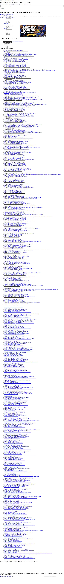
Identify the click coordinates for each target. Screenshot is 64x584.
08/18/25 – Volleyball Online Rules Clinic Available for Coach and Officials (15, 151)
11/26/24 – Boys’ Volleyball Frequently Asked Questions (12, 528)
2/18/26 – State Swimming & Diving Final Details (11, 363)
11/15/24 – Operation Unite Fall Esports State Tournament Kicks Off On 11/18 (15, 534)
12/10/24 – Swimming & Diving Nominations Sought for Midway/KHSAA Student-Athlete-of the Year (19, 525)
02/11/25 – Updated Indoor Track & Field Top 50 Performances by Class (15, 505)
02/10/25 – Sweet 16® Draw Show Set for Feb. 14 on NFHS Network (14, 202)
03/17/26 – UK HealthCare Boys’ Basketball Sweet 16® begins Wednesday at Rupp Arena (17, 82)
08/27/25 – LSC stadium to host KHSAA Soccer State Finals (13, 148)
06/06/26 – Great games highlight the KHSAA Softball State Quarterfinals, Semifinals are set (18, 58)
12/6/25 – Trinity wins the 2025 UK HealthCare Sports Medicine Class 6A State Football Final (18, 112)
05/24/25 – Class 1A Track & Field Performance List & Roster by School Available (16, 451)
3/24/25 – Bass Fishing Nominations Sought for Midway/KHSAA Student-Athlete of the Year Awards (19, 484)
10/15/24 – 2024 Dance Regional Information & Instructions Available (14, 545)
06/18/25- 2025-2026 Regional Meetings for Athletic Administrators (14, 444)
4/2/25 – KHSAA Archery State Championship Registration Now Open (14, 479)
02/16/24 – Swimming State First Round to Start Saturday (12, 267)
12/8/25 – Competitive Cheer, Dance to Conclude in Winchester (13, 111)
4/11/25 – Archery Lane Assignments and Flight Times (12, 474)
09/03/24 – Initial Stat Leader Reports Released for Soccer (12, 229)
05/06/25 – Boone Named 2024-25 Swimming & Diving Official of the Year (15, 176)
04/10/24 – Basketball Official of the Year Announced (12, 253)
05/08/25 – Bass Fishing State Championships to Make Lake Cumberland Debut (16, 173)
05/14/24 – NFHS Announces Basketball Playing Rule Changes (13, 247)
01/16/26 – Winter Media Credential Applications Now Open (13, 100)
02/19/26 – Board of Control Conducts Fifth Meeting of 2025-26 (13, 94)
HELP (12, 576)
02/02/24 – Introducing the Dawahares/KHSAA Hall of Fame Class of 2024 (15, 273)
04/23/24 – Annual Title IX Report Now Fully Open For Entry (13, 470)
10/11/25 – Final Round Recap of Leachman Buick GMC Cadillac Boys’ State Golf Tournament (18, 131)
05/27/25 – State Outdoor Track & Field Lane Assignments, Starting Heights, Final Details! (17, 449)
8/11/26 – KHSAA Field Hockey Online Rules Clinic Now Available (14, 310)
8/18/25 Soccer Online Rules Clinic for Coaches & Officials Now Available (15, 150)
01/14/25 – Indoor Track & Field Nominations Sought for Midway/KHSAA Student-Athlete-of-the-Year (19, 519)
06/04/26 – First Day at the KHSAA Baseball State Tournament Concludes (15, 62)
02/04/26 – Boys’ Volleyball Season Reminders (11, 371)
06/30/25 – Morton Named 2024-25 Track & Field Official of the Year (14, 162)
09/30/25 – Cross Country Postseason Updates (11, 416)
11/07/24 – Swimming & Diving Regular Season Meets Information (14, 535)
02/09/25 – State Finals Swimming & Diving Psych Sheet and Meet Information (16, 507)
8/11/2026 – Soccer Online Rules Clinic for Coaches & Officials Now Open (15, 309)
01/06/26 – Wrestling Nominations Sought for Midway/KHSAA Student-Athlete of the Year (17, 383)
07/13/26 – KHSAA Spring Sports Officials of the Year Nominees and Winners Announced (17, 53)
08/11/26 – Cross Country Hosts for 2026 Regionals (11, 308)
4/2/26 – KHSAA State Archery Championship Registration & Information (15, 343)
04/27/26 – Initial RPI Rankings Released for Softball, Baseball (13, 73)
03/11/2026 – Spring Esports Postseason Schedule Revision (13, 351)
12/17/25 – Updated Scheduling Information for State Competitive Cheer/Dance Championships (18, 107)
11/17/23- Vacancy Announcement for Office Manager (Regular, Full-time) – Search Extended (18, 287)
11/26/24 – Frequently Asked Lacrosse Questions (11, 529)
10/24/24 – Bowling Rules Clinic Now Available (11, 540)
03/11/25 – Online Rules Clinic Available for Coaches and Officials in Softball (15, 488)
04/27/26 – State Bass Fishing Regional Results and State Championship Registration (16, 333)
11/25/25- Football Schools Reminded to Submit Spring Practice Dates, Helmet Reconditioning (18, 393)
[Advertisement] (17, 565)
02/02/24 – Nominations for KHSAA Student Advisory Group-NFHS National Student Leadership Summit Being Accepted (22, 272)
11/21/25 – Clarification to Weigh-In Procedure (11, 395)
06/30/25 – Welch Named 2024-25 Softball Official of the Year (13, 161)
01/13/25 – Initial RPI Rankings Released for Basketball (12, 206)
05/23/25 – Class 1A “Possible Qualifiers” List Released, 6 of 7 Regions (14, 452)
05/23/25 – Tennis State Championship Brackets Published (12, 453)
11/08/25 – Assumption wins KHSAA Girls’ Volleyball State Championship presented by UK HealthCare (19, 123)
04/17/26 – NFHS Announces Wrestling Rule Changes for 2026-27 (14, 336)
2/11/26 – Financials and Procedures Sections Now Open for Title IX (14, 367)
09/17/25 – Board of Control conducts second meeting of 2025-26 (14, 142)
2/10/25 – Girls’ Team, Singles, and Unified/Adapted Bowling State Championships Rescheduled (18, 506)
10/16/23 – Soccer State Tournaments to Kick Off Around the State (14, 297)
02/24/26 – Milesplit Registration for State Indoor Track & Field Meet (14, 361)
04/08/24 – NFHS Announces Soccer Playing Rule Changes (13, 255)
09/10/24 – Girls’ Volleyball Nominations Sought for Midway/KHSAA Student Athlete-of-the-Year (18, 227)
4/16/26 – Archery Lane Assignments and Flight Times (12, 337)
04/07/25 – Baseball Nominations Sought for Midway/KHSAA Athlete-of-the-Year (16, 186)
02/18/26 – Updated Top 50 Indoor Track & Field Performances (13, 364)
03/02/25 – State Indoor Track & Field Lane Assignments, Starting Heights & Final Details (17, 492)
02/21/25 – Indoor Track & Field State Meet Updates (12, 499)
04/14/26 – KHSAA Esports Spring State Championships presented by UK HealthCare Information (19, 338)
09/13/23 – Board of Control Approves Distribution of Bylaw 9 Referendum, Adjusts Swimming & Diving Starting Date (22, 302)
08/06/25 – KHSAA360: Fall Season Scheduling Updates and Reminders (15, 439)
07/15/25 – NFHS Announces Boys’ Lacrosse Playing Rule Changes (14, 157)
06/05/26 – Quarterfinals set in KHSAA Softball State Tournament (14, 60)
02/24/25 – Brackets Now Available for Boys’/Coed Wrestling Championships (15, 497)
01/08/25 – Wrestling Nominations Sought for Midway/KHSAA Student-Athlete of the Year (17, 522)
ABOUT (5, 576)
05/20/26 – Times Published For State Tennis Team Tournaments (13, 326)
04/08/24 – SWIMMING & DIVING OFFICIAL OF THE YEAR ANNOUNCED (16, 256)
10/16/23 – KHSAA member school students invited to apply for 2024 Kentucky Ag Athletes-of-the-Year (19, 296)
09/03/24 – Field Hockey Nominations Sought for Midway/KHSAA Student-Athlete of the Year (18, 559)
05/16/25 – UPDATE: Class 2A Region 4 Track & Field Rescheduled (14, 460)
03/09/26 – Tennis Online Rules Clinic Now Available (12, 356)
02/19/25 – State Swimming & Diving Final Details (11, 503)
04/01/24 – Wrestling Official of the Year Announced (12, 260)
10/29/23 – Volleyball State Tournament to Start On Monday (13, 293)
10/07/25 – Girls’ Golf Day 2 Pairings (9, 410)
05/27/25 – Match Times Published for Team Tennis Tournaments (13, 448)
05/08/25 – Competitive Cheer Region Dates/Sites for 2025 (13, 462)
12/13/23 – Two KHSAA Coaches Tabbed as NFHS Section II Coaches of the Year (16, 280)
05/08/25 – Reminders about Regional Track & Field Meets (13, 463)
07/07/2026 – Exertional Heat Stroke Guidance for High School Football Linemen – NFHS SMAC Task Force (20, 54)
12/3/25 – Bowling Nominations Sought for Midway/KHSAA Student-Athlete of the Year (17, 392)
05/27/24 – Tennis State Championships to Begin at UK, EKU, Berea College (15, 245)
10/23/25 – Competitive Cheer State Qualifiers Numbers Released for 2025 (15, 402)
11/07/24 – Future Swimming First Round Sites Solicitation (13, 536)
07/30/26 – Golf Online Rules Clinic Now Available (12, 316)
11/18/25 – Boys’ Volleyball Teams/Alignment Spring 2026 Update (14, 398)
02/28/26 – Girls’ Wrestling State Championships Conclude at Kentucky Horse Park (16, 88)
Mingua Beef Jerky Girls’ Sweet (9, 264)
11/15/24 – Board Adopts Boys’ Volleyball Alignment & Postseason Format (15, 533)
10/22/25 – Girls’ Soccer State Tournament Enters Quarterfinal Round (14, 130)
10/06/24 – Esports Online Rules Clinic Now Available (12, 546)
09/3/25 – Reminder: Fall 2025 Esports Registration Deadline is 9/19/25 (14, 427)
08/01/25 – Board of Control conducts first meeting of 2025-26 (13, 154)
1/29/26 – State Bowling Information (9, 373)
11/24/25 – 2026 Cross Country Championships (11, 394)
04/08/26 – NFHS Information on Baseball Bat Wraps (12, 341)
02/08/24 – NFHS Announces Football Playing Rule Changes (13, 269)
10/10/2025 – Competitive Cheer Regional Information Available (13, 409)
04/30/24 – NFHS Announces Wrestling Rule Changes (12, 251)
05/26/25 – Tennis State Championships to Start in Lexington (13, 171)
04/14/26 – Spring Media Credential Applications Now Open (13, 77)
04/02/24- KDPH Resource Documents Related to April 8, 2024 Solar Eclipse (15, 259)
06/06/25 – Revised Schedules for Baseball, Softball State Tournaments (14, 167)
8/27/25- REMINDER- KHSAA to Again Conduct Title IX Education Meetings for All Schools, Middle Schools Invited (22, 147)
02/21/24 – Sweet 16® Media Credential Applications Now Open (14, 265)
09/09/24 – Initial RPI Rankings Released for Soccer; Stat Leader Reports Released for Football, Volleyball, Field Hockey (22, 228)
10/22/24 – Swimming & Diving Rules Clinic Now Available (13, 541)
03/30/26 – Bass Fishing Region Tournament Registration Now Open (14, 346)
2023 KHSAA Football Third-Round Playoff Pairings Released (13, 291)
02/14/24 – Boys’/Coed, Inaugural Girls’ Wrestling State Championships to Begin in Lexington (18, 268)
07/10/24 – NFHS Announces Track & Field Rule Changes (13, 235)
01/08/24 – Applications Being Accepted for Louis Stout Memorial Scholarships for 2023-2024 (18, 276)
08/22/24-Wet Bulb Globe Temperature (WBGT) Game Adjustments (14, 231)
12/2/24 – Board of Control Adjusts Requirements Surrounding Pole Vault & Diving (16, 527)
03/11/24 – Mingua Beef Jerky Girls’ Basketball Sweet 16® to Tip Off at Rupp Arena (16, 262)
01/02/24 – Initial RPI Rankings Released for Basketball (12, 278)
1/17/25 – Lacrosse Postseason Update (10, 516)
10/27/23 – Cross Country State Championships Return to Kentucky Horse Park (16, 294)
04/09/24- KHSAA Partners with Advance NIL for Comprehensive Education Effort (16, 254)
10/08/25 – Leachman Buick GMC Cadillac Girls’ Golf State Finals (14, 133)
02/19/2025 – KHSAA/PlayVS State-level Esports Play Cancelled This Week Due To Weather (18, 502)
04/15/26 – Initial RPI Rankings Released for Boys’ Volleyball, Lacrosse (15, 76)
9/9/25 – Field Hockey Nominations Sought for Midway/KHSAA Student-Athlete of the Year (18, 424)
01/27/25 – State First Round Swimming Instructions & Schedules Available (15, 514)
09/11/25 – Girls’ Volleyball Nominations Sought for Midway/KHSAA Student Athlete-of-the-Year (18, 145)
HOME (1, 576)
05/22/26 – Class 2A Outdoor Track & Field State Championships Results (15, 65)
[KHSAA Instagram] (27, 4)
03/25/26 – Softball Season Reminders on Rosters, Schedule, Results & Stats (15, 348)
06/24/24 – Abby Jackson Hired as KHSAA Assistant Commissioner (14, 240)
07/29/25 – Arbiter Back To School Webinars (10, 441)
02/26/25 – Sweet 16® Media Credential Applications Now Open (14, 195)
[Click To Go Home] (7, 0)
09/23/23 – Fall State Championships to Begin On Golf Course (13, 300)
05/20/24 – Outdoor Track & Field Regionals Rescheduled (12, 456)
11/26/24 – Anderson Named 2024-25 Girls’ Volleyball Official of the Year (15, 211)
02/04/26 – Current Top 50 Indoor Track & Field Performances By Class (15, 369)
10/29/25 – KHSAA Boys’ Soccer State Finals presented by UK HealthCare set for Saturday (17, 127)
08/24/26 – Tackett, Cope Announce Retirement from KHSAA (13, 50)
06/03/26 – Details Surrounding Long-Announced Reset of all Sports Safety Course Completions (18, 321)
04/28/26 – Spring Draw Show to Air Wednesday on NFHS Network (14, 72)
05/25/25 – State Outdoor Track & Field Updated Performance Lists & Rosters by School (17, 450)
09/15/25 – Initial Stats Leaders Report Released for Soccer (13, 144)
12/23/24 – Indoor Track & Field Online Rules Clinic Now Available (14, 524)
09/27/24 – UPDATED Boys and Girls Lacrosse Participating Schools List (15, 556)
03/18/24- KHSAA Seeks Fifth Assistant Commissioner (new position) (14, 261)
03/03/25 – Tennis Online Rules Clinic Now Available (12, 490)
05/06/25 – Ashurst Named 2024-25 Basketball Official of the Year (14, 175)
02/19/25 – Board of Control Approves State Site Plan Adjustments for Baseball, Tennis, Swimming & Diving (20, 198)
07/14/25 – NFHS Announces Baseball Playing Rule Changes (13, 158)
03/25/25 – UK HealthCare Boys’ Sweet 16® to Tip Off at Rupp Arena (14, 190)
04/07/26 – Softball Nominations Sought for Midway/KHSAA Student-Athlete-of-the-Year (17, 342)
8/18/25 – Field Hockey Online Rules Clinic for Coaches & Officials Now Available (16, 436)
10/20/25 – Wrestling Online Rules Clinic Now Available (12, 404)
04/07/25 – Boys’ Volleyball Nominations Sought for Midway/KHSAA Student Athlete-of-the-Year (18, 187)
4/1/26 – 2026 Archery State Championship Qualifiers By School (13, 345)
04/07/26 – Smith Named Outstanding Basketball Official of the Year (14, 81)
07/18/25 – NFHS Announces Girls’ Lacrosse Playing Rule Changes (14, 155)
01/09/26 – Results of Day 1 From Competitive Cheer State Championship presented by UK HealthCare (19, 105)
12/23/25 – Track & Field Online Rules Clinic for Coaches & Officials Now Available (17, 384)
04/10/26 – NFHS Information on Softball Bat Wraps (12, 340)
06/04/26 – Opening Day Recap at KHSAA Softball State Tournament (14, 61)
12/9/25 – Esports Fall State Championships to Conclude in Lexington (14, 110)
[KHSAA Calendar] (9, 4)
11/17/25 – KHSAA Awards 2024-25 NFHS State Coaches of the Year (14, 120)
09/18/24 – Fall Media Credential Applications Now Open (12, 226)
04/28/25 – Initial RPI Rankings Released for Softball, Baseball (13, 181)
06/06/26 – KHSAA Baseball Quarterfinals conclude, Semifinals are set (14, 57)
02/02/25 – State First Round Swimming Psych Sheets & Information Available (16, 510)
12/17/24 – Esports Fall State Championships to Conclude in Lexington (14, 209)
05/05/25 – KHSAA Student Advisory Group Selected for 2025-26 (14, 178)
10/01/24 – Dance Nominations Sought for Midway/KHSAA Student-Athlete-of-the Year (17, 548)
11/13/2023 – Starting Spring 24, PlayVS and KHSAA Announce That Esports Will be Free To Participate (20, 290)
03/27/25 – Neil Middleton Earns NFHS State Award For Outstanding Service (15, 189)
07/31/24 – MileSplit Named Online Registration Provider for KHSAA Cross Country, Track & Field (19, 233)
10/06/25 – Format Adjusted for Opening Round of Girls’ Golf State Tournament (16, 412)
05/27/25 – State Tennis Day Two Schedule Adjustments (12, 447)
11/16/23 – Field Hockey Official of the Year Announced (12, 288)
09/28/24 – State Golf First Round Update (10, 552)
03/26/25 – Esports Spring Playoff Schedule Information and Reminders (14, 481)
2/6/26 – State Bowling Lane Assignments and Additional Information (14, 368)
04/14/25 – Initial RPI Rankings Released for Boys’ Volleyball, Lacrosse (15, 184)
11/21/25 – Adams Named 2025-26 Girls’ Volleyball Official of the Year (14, 119)
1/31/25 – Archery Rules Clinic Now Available (11, 511)
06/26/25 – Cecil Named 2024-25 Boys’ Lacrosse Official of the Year (14, 163)
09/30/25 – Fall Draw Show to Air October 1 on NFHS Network (13, 137)
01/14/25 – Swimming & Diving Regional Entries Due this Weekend (14, 520)
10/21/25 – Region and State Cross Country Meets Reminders (13, 403)
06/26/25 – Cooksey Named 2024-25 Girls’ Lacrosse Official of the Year (15, 164)
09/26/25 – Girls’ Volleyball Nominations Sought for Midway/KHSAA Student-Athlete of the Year (18, 138)
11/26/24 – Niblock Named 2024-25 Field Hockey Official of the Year (14, 213)
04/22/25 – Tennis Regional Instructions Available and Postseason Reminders (15, 471)
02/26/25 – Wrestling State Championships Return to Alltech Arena (14, 196)
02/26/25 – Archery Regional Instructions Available (11, 495)
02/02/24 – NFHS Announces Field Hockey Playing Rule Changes (14, 271)
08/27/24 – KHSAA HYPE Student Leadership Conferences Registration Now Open (16, 230)
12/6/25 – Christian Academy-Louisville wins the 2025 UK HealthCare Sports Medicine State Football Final (20, 113)
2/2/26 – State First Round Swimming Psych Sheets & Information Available (15, 370)
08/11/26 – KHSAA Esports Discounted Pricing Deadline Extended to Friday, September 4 (17, 312)
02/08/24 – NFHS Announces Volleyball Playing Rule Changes (13, 270)
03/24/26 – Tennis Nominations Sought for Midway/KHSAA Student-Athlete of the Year (17, 350)
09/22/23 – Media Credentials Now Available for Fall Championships (14, 301)
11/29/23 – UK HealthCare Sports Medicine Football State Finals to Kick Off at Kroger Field (18, 284)
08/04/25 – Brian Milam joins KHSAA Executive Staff (12, 153)
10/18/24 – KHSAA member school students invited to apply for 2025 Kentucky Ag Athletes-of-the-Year (19, 543)
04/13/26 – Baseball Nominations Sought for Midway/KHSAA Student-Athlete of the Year (17, 78)
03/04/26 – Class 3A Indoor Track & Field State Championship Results (14, 85)
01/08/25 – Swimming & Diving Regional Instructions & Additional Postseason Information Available (19, 521)
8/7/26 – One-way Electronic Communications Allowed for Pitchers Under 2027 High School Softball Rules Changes (21, 313)
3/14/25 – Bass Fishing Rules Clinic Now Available (11, 487)
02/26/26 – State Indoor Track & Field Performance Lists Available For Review (16, 360)
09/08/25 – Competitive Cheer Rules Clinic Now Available (13, 426)
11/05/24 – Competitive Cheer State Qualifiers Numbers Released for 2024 (15, 537)
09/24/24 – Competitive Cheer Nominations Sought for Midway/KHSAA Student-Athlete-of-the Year (19, 550)
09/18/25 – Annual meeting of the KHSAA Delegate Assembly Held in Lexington (16, 141)
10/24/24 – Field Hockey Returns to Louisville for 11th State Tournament (15, 219)
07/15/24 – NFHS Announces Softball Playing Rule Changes (13, 234)
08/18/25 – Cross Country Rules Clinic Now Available (12, 438)
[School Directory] (3, 4)
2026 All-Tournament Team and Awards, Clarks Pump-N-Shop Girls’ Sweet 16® (16, 83)
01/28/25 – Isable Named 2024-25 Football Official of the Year (13, 204)
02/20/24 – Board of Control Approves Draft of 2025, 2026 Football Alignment (16, 266)
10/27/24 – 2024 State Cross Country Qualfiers (11, 539)
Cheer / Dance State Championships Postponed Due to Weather (13, 108)
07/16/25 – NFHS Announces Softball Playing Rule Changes (13, 156)
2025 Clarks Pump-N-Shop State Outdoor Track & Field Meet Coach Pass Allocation (16, 446)
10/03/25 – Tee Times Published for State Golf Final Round (13, 414)
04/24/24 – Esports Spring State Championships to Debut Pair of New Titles (15, 252)
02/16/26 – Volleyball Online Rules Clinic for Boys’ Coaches (13, 365)
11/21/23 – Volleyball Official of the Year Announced (12, 286)
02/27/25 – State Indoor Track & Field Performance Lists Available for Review (15, 494)
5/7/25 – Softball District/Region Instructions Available (12, 464)
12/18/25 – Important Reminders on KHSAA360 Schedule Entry (13, 385)
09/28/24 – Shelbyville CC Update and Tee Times (11, 551)
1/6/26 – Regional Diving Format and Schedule (11, 382)
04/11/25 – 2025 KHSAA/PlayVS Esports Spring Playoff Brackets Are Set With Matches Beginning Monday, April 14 (21, 476)
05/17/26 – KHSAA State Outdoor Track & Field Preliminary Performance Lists (16, 331)
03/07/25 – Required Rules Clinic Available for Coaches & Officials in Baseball (16, 489)
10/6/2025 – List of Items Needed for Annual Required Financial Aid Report (15, 415)
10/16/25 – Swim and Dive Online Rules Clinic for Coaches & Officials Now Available (17, 406)
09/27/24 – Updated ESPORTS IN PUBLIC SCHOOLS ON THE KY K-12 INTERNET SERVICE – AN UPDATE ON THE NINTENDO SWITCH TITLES (28, 553)
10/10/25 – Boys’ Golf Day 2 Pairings (9, 408)
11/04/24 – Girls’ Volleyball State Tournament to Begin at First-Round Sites (15, 217)
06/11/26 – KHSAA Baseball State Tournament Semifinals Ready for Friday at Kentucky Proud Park (19, 56)
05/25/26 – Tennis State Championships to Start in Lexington (13, 63)
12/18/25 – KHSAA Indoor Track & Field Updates (11, 386)
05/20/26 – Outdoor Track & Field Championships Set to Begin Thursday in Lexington (17, 67)
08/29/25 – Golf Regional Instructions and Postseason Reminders (13, 428)
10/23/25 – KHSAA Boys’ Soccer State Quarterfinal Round (13, 129)
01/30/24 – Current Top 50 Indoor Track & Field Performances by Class (14, 513)
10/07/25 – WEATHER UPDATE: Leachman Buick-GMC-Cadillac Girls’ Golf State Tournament (18, 134)
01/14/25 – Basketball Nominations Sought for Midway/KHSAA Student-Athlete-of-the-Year (18, 517)
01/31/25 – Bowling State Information (9, 512)
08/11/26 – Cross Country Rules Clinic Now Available (12, 311)
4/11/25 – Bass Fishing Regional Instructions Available (12, 475)
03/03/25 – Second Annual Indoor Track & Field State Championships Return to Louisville (17, 194)
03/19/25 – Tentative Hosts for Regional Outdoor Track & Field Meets (14, 486)
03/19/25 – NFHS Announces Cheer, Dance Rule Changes (13, 191)
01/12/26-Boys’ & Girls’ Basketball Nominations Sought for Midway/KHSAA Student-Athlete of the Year (20, 102)
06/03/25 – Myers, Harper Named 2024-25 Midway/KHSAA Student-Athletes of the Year (17, 169)
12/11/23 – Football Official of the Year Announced (11, 281)
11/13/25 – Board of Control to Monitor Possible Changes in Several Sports (15, 121)
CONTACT (9, 576)
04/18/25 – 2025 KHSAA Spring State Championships (12, 457)
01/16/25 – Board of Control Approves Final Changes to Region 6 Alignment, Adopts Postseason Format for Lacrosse (21, 205)
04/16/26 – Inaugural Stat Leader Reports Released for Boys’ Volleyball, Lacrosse (16, 75)
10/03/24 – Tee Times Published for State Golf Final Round (13, 547)
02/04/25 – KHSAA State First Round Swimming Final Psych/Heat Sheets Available (16, 508)
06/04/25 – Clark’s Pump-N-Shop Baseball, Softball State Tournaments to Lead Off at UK (17, 168)
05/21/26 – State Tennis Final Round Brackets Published (12, 325)
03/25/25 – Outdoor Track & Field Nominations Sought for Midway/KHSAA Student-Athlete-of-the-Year (19, 483)
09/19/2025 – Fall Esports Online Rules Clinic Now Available (13, 419)
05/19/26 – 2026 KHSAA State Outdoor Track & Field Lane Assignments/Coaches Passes (17, 328)
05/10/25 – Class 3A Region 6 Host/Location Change (12, 461)
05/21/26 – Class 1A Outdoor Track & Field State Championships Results (15, 66)
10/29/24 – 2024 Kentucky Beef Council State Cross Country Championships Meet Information (18, 538)
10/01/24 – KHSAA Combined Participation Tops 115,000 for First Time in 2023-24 (16, 223)
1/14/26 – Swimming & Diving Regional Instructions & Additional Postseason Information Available (19, 376)
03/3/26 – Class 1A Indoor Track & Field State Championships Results (14, 86)
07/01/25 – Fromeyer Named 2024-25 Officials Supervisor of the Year (14, 160)
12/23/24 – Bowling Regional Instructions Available (11, 523)
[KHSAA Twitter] (21, 4)
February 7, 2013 (2, 14)
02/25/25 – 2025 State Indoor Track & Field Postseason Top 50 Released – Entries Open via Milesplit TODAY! (20, 498)
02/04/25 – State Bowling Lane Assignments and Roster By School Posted (15, 509)
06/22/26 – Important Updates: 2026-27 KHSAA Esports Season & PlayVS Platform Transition (18, 320)
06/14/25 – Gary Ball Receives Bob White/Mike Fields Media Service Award (15, 166)
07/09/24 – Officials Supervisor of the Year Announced (12, 236)
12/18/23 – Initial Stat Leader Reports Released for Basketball (13, 279)
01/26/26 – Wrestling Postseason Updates (10, 375)
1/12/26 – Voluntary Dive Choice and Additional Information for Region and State (16, 377)
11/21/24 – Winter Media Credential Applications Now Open (13, 215)
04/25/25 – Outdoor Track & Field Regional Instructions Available (14, 467)
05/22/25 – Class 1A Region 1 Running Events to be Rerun (13, 455)
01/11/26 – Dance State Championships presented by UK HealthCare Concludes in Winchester (18, 103)
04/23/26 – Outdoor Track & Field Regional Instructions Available (14, 334)
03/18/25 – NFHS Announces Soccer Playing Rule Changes (13, 192)
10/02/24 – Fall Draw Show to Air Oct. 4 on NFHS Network (13, 222)
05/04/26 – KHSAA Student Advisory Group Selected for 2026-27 (14, 71)
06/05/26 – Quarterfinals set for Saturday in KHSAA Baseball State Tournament (16, 59)
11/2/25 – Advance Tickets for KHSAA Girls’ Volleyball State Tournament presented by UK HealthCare (19, 125)
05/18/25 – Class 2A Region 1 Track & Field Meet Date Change (13, 458)
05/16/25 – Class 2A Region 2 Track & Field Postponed (12, 459)
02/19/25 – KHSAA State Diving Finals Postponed (11, 501)
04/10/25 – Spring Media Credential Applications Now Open (13, 185)
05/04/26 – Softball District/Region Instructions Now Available (13, 332)
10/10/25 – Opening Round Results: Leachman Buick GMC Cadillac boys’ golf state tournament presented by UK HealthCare (23, 132)
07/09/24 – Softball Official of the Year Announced (11, 237)
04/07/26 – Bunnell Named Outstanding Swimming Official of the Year (14, 79)
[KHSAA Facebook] (16, 4)
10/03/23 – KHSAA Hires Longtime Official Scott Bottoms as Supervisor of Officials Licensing (18, 298)
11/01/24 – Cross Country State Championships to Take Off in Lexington (15, 218)
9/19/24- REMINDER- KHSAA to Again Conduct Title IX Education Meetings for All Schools (18, 554)
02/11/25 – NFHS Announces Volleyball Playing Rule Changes (13, 201)
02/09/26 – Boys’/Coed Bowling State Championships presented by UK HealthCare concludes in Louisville (20, 97)
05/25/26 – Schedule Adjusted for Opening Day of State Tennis (13, 324)
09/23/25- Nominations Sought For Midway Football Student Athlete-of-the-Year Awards (17, 418)
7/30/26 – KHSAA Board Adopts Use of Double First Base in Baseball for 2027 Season (17, 317)
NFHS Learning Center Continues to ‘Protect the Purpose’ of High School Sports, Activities (17, 152)
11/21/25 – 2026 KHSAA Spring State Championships (12, 396)
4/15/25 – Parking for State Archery (9, 472)
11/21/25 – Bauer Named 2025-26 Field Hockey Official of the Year (14, 118)
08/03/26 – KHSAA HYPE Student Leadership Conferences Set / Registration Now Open (17, 315)
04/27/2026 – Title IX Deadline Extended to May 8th (12, 344)
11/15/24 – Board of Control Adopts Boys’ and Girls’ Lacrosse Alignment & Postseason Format (18, 532)
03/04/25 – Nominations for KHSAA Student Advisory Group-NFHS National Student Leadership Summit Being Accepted (22, 197)
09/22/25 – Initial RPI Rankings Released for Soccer (12, 140)
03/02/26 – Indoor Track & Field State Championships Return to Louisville (15, 87)
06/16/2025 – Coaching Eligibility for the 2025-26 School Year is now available (16, 445)
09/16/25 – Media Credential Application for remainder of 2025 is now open (15, 143)
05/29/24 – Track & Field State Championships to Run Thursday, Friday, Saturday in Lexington (18, 244)
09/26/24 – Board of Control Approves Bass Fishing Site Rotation (14, 225)
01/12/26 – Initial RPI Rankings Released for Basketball (12, 101)
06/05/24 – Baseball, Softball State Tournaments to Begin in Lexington (14, 242)
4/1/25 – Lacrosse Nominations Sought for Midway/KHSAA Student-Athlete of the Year (17, 480)
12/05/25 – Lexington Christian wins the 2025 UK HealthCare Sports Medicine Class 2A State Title (19, 115)
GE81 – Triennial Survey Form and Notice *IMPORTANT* (13, 454)
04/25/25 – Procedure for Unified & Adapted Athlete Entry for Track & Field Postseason (17, 468)
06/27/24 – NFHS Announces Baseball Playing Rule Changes (13, 239)
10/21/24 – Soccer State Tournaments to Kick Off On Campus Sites (14, 220)
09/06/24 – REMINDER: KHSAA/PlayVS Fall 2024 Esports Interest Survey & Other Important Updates (19, 558)
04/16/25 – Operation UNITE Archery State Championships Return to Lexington (16, 183)
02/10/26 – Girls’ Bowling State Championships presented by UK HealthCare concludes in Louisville (19, 96)
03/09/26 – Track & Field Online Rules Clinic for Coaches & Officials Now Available (17, 352)
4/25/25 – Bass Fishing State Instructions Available (11, 466)
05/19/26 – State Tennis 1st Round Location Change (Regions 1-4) (14, 327)
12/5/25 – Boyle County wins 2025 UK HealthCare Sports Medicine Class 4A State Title (17, 114)
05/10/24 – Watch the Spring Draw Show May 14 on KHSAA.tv (13, 248)
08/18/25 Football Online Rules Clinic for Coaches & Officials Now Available (15, 434)
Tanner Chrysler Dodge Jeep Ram (17, 41)
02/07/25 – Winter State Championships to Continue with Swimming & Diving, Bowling (17, 203)
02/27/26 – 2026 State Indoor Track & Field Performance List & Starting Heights (16, 359)
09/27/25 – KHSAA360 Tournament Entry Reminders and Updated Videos (15, 407)
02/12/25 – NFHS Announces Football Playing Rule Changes (13, 200)
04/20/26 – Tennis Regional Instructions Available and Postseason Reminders (15, 335)
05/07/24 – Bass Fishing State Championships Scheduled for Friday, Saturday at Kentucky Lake (18, 250)
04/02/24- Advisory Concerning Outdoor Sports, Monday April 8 (13, 258)
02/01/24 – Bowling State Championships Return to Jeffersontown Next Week (15, 274)
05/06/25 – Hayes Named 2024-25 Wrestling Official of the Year (13, 177)
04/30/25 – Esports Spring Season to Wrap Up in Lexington (13, 179)
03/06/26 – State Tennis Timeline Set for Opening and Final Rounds (14, 357)
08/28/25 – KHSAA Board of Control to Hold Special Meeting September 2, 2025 (16, 146)
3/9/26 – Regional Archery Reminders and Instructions (12, 353)
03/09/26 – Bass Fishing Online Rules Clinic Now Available (13, 354)
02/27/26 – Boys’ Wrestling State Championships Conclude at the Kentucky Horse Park (17, 89)
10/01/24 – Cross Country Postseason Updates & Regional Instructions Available (16, 549)
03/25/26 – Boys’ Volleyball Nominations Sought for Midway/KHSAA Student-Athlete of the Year (18, 349)
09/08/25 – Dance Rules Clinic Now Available (11, 425)
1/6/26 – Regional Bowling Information (10, 381)
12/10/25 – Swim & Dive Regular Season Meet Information (13, 388)
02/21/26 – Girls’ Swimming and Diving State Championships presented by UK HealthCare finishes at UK (20, 92)
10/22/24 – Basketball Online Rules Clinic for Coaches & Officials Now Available (16, 485)
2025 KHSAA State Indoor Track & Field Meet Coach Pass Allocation (14, 491)
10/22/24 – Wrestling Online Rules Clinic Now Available (12, 542)
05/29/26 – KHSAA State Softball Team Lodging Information (13, 322)
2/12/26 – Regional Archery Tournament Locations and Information (14, 366)
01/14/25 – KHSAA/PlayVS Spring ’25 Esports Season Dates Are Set (14, 518)
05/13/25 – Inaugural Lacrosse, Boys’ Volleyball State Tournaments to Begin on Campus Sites (18, 172)
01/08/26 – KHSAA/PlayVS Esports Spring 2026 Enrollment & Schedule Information (17, 380)
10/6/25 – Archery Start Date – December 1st (10, 413)
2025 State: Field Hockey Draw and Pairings (10, 136)
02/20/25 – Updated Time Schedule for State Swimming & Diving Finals (15, 500)
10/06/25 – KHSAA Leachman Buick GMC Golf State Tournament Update (15, 135)
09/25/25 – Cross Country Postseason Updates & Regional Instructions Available (16, 417)
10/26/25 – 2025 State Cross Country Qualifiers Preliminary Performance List (15, 401)
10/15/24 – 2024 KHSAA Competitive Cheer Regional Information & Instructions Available (17, 544)
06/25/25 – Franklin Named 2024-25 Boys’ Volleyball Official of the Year (15, 165)
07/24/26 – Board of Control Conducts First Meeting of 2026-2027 (14, 52)
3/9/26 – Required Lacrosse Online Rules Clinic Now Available (13, 355)
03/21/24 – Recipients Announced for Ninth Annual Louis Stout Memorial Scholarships (17, 263)
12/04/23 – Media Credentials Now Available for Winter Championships (14, 283)
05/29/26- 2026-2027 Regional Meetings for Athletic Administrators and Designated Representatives (19, 323)
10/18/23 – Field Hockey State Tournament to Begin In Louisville (14, 295)
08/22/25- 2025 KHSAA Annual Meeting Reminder (12, 431)
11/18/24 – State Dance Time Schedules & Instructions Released (13, 531)
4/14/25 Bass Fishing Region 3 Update (10, 473)
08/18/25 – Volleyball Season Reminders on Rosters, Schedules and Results (15, 437)
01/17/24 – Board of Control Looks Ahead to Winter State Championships (15, 275)
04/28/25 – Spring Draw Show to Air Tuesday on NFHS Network (14, 180)
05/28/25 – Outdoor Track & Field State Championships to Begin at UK (14, 170)
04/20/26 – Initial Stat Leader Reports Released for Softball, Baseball (14, 74)
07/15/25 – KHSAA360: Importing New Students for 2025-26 (13, 442)
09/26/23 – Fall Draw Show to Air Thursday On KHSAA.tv (13, 299)
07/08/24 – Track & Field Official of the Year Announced (12, 238)
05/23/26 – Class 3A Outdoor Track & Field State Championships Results (15, 64)
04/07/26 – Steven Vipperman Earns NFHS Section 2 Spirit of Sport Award (15, 80)
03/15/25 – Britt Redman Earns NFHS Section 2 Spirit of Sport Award (14, 193)
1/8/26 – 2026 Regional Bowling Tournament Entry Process (13, 379)
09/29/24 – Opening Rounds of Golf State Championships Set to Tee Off (15, 224)
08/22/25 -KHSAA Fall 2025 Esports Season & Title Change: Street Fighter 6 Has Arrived (17, 432)
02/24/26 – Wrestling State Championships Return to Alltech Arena (14, 91)
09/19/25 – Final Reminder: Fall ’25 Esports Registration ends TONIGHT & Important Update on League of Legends (21, 420)
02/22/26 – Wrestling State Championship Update (11, 362)
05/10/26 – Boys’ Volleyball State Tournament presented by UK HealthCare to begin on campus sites (19, 68)
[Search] (10, 6)
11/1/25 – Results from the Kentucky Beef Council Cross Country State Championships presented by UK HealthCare (21, 126)
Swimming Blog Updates (9, 14)
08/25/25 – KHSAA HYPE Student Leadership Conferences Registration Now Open (16, 149)
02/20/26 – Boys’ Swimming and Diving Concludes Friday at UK (14, 93)
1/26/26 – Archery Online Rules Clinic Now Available (12, 374)
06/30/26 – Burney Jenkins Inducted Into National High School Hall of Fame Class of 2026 (17, 55)
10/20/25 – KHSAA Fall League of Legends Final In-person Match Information (16, 405)
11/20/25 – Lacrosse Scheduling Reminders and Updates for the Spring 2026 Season (16, 397)
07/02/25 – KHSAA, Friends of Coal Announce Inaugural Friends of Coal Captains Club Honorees (19, 159)
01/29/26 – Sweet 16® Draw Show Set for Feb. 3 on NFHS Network (14, 98)
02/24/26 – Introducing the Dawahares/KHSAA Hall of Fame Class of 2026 (15, 90)
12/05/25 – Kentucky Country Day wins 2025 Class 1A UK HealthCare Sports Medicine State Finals (19, 116)
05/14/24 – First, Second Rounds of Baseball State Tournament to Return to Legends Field (17, 246)
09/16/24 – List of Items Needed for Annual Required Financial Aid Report (15, 555)
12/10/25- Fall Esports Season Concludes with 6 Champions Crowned (14, 109)
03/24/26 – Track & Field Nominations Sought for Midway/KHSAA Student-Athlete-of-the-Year (18, 347)
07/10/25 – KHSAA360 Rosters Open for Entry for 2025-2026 (13, 443)
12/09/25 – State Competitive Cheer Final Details (11, 390)
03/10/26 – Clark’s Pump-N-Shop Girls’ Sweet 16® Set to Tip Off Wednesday (15, 84)
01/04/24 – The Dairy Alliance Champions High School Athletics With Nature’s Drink (17, 277)
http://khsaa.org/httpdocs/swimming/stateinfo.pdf (7, 17)
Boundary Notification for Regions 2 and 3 (10, 469)
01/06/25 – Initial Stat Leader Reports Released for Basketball (13, 208)
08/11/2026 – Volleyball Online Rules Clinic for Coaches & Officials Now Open (16, 51)
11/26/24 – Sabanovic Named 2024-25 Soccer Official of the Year (14, 212)
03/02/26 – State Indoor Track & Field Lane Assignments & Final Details (15, 358)
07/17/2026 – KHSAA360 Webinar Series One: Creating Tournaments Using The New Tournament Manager (20, 319)
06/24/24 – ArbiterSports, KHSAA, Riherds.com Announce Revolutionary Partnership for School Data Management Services (22, 241)
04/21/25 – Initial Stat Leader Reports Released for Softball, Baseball (14, 182)
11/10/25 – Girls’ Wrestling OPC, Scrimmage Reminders (12, 399)
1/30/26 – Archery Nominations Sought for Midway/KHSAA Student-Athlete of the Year (17, 372)
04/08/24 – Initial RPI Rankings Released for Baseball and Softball (14, 257)
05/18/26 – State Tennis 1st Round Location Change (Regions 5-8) (14, 330)
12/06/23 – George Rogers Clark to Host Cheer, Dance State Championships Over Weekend (17, 282)
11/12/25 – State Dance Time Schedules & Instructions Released (13, 122)
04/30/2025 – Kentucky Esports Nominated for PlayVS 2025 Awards (14, 465)
